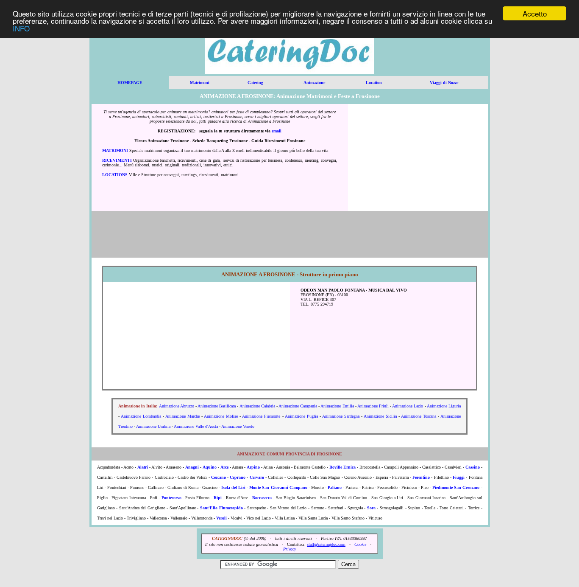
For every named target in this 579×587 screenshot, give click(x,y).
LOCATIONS (115, 174)
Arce (224, 467)
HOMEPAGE (129, 82)
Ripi (218, 497)
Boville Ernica (342, 467)
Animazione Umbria (153, 426)
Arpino (253, 467)
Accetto (535, 13)
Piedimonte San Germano (455, 487)
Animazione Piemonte (261, 416)
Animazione (314, 82)
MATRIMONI (115, 150)
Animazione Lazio (407, 406)
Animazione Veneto (237, 426)
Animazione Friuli (373, 406)
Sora (371, 508)
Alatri (142, 467)
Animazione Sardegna (340, 416)
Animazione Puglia (301, 416)
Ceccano (218, 477)
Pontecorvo (171, 497)
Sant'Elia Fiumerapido (221, 508)
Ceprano (237, 477)
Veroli (221, 518)
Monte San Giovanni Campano (278, 487)
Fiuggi (459, 477)
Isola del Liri (233, 487)
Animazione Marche (182, 416)
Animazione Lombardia (141, 416)
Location (374, 82)
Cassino (472, 467)
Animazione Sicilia (380, 416)
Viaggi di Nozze (444, 82)
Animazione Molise (221, 416)
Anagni (192, 467)
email (276, 131)
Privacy (289, 549)
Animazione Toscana (418, 416)
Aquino (210, 467)
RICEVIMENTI (117, 160)
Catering (255, 82)
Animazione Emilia (337, 406)
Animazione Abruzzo (176, 406)
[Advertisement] (418, 157)
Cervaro (257, 477)
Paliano (335, 487)
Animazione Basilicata (217, 406)
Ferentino (421, 477)
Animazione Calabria (257, 406)
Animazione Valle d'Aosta (196, 426)
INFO (21, 28)
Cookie (360, 544)
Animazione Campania (297, 406)
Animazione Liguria (444, 406)
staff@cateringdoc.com (326, 544)
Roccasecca (262, 497)
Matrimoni (199, 82)
